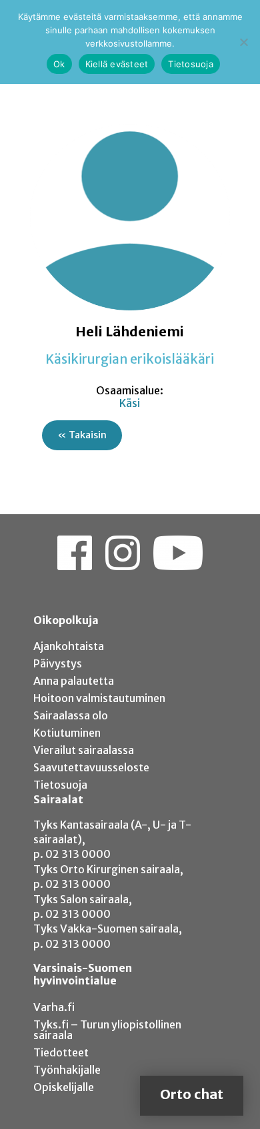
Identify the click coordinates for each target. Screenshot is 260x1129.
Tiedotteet (61, 1052)
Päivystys (57, 663)
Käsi (129, 403)
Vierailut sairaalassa (83, 750)
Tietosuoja (60, 784)
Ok (59, 64)
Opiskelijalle (63, 1087)
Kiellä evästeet (117, 64)
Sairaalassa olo (70, 715)
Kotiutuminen (67, 732)
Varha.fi (54, 1007)
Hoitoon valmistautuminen (99, 698)
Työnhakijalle (67, 1069)
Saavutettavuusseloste (91, 767)
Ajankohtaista (68, 646)
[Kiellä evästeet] (243, 42)
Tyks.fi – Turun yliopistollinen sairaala (107, 1030)
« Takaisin (82, 435)
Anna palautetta (73, 680)
